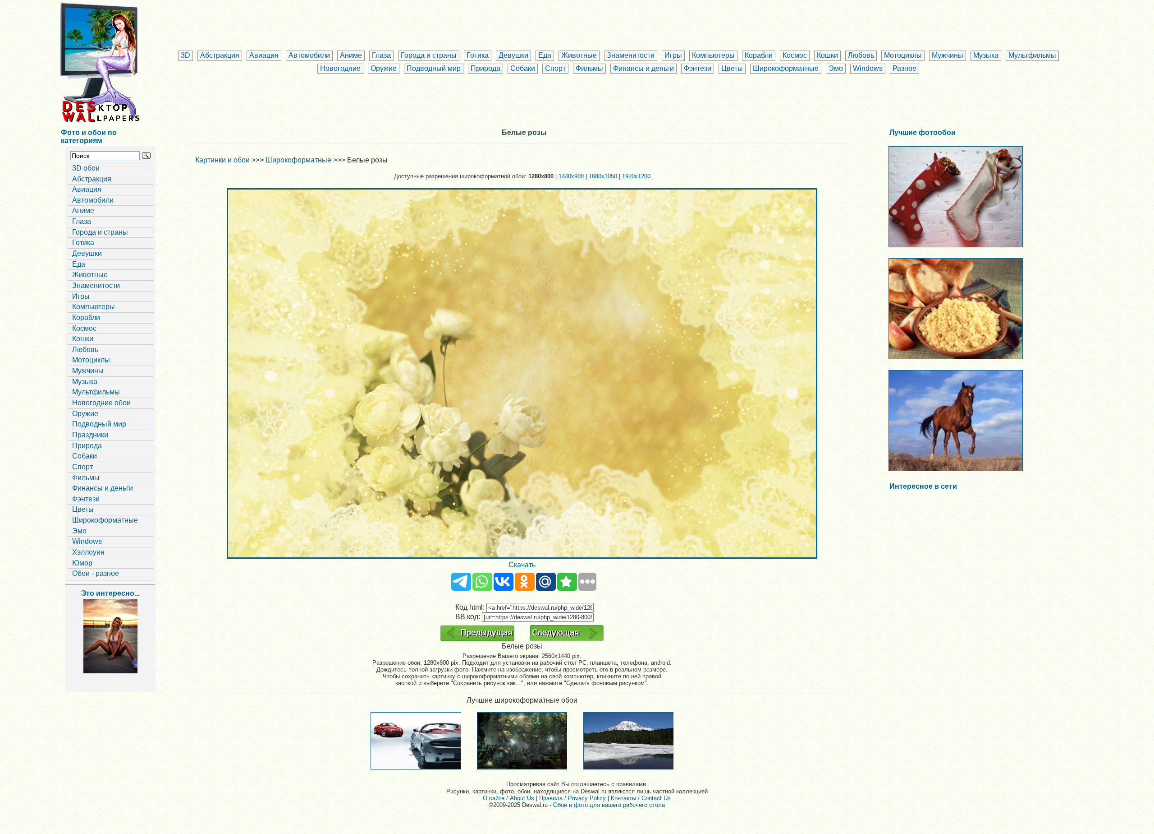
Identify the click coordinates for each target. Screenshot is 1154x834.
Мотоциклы (903, 55)
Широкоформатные (786, 68)
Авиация (264, 55)
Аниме (351, 55)
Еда (544, 55)
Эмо (836, 68)
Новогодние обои (101, 403)
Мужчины (947, 55)
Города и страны (429, 55)
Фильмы (589, 68)
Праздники (90, 435)
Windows (868, 68)
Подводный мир (434, 68)
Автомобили (309, 55)
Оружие (384, 68)
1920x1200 (636, 176)
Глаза (381, 55)
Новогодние (340, 68)
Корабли (759, 55)
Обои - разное (95, 573)
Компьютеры (713, 55)
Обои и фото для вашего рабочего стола (609, 805)
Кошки (827, 55)
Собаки (522, 68)
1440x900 (571, 176)
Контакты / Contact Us (641, 798)
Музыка (985, 55)
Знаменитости (631, 55)
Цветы (732, 68)
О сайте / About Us (508, 798)
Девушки (513, 55)
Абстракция (219, 55)
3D (185, 55)
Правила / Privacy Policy (572, 798)
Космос (795, 55)
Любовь (861, 55)
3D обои (86, 168)
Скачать (522, 565)
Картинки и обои (222, 160)
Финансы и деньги (643, 68)
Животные (579, 55)
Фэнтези (697, 68)
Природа (485, 68)
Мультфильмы (1032, 55)
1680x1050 (603, 176)
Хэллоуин (88, 552)
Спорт (555, 68)
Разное (904, 68)
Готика (478, 55)
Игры (673, 55)
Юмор (82, 563)
